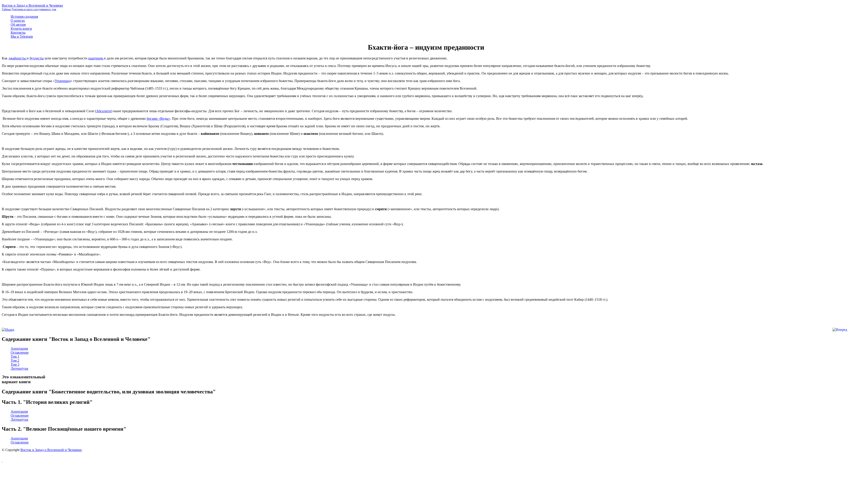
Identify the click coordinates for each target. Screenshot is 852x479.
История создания (24, 16)
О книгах (18, 20)
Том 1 (15, 356)
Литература (19, 368)
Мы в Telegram (22, 36)
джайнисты (17, 58)
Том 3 (15, 364)
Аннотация (19, 348)
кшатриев (96, 58)
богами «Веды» (158, 118)
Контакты (18, 32)
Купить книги (21, 28)
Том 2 (15, 360)
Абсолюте (103, 111)
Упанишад (63, 81)
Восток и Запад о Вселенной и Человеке (51, 450)
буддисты (37, 58)
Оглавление (20, 352)
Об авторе (18, 24)
